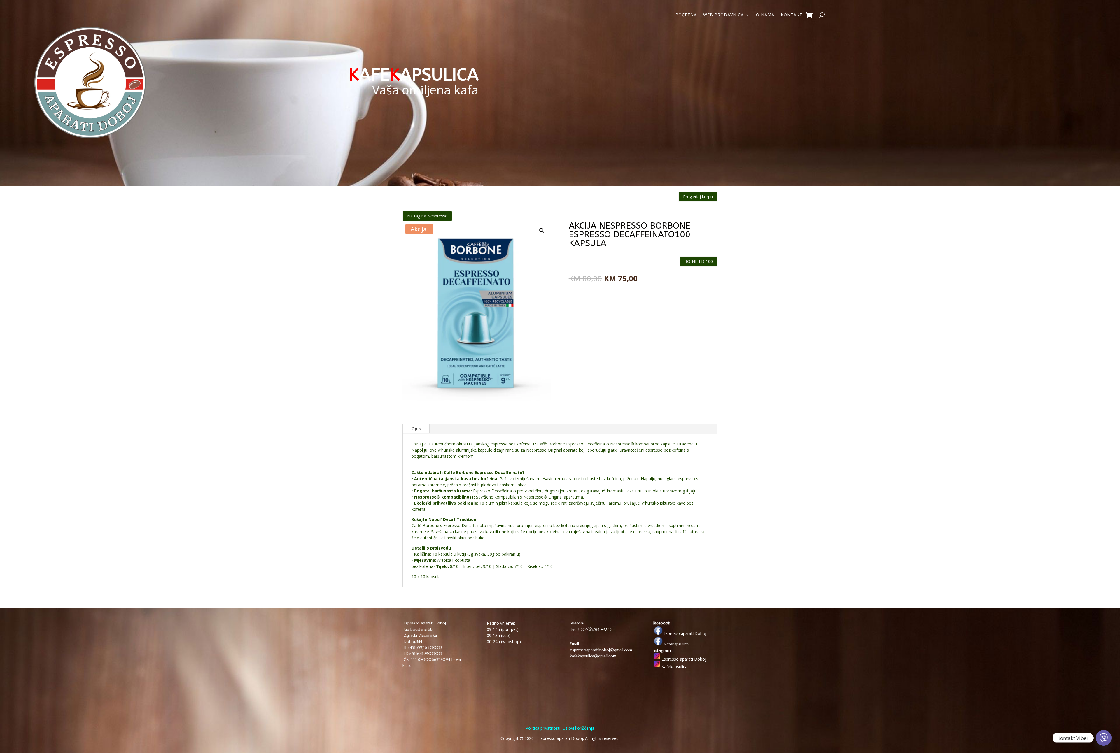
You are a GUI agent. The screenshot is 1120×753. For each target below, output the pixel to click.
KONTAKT (791, 15)
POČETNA (686, 15)
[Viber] (1104, 738)
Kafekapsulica (676, 644)
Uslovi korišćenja (577, 728)
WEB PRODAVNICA (723, 15)
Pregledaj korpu (698, 196)
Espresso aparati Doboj (684, 633)
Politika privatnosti (543, 728)
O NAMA (765, 15)
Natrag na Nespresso (427, 216)
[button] (542, 230)
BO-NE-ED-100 (698, 261)
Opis (416, 428)
